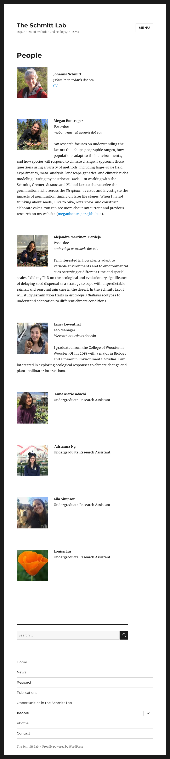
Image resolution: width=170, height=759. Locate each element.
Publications (27, 693)
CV (55, 86)
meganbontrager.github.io (80, 214)
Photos (23, 723)
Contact (23, 733)
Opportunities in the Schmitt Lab (44, 703)
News (21, 672)
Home (22, 662)
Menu (144, 28)
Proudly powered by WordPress (62, 746)
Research (24, 682)
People (23, 713)
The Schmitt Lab (41, 25)
